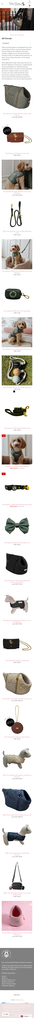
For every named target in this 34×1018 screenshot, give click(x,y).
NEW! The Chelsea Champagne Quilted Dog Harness (17, 776)
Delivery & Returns (8, 982)
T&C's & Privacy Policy (9, 983)
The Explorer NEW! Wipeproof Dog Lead (17, 428)
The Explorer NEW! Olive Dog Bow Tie (17, 543)
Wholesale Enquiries (8, 985)
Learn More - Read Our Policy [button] (12, 1010)
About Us (4, 978)
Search (4, 976)
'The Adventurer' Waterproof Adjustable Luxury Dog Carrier (17, 581)
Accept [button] (17, 1015)
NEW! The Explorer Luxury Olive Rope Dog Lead (17, 232)
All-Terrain (20, 35)
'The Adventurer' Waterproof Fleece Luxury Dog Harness (17, 621)
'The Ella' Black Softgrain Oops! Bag (17, 660)
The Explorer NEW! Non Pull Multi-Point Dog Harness (17, 272)
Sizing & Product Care (8, 980)
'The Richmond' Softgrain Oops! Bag (17, 153)
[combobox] (25, 1016)
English (26, 1016)
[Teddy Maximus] (17, 4)
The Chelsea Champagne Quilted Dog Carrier (17, 699)
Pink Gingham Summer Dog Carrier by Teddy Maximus (17, 933)
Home (12, 35)
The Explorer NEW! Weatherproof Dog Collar (17, 504)
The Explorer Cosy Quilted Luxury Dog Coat (17, 349)
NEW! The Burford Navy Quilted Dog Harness (17, 854)
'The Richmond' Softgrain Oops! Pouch (17, 737)
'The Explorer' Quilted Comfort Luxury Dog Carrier (17, 114)
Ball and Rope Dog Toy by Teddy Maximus (17, 387)
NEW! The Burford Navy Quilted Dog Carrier (17, 815)
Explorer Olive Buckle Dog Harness (17, 466)
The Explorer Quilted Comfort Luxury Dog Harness (17, 192)
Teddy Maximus (19, 1000)
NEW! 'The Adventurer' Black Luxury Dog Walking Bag (17, 893)
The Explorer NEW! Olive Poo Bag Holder (17, 311)
